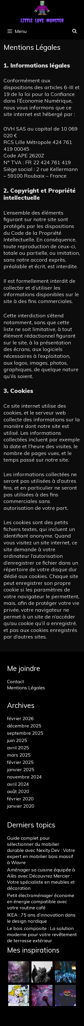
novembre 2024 (24, 777)
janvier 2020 (20, 806)
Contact (15, 681)
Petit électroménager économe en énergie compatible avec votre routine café (40, 901)
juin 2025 (17, 740)
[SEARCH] (74, 31)
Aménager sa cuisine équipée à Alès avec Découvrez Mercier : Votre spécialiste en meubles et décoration (41, 879)
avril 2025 (18, 748)
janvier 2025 (20, 769)
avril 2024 (18, 784)
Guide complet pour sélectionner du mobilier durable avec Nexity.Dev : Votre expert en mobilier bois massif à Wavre (41, 850)
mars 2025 (19, 755)
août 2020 (18, 791)
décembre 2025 (24, 726)
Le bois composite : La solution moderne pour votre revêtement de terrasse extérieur (42, 934)
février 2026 (20, 718)
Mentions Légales (26, 688)
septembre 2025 (25, 733)
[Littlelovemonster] (42, 11)
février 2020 (20, 799)
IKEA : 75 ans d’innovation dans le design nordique (41, 918)
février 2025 (20, 762)
